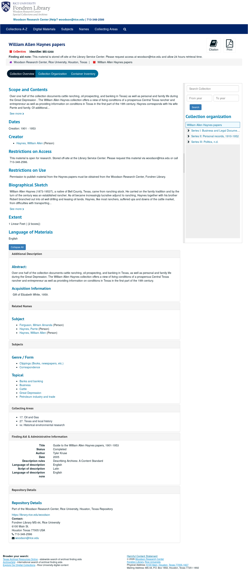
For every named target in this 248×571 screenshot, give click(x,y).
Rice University (153, 561)
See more (16, 113)
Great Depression (30, 393)
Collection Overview (22, 74)
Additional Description (27, 254)
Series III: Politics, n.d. (204, 142)
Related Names (22, 306)
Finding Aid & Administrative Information (39, 437)
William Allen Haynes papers (204, 125)
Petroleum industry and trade (37, 396)
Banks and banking (31, 381)
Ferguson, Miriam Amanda (36, 325)
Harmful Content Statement (142, 556)
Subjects (67, 29)
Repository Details (24, 490)
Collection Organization (52, 74)
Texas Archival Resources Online (20, 559)
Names (84, 29)
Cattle (23, 389)
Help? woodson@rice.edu (67, 19)
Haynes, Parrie (29, 329)
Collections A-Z (16, 29)
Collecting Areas (106, 29)
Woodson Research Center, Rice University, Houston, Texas (50, 62)
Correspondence (30, 367)
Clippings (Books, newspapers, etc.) (42, 363)
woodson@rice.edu (27, 538)
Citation (213, 49)
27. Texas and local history (36, 421)
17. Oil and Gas (29, 417)
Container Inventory (83, 74)
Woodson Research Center (31, 19)
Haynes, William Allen (29, 143)
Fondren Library (135, 561)
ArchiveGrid (9, 562)
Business (25, 385)
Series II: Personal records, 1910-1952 (215, 136)
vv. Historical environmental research (42, 425)
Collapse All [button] (17, 247)
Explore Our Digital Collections (19, 565)
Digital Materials (44, 29)
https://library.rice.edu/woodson (31, 515)
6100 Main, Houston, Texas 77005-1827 (167, 564)
